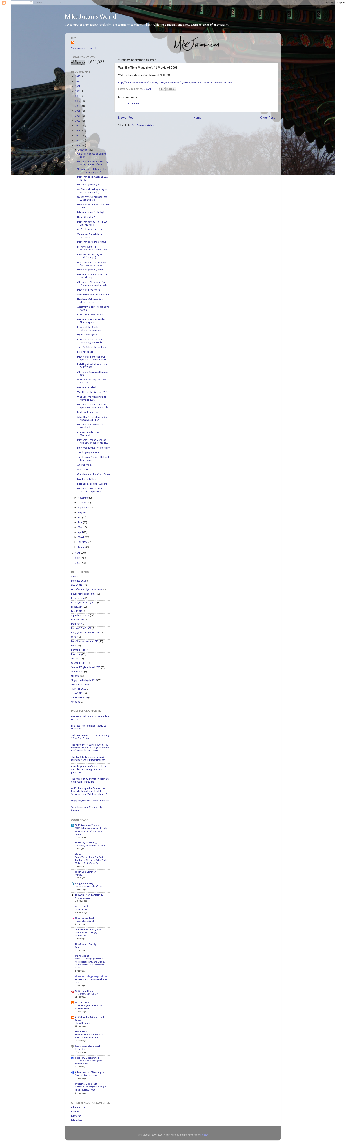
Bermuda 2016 (78, 581)
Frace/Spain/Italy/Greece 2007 (86, 589)
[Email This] (160, 89)
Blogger (204, 1135)
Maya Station (82, 956)
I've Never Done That (86, 1084)
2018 (78, 96)
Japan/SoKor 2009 (80, 615)
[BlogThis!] (164, 89)
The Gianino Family (85, 944)
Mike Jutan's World (90, 17)
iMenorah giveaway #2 (88, 184)
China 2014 (76, 585)
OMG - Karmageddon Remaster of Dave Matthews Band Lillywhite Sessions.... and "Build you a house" (89, 791)
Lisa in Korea (82, 1003)
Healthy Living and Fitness (84, 594)
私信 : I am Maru (84, 991)
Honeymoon (77, 598)
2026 (78, 76)
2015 (78, 111)
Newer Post (126, 118)
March (81, 537)
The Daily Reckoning (86, 843)
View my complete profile (84, 48)
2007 (78, 553)
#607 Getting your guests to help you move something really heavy (91, 831)
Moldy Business (85, 352)
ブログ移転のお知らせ (86, 994)
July (80, 517)
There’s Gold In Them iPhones (92, 347)
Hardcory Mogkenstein (87, 1058)
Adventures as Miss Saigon (89, 1072)
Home (197, 118)
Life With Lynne (82, 1023)
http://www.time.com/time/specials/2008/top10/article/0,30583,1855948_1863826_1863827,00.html (175, 82)
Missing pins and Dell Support (92, 484)
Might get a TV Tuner (87, 479)
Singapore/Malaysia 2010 (84, 680)
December (83, 150)
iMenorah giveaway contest (91, 270)
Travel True (81, 1032)
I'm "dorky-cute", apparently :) (92, 229)
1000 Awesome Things (87, 825)
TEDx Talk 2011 (78, 689)
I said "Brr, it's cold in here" (90, 315)
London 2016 (77, 620)
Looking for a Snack (84, 921)
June (80, 522)
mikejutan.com (78, 1107)
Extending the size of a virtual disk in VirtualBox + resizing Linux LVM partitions (89, 769)
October (82, 503)
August (81, 513)
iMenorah (76, 1116)
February (83, 542)
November (83, 498)
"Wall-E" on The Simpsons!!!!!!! (92, 392)
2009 (78, 140)
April (80, 532)
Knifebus (79, 875)
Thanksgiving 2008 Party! (89, 452)
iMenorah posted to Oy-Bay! (91, 242)
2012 (78, 126)
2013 (78, 121)
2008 (78, 145)
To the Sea (80, 1049)
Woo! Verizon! (84, 470)
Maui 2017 (76, 624)
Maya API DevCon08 (81, 628)
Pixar (73, 646)
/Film (78, 854)
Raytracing (76, 654)
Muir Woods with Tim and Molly (93, 448)
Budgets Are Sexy (84, 883)
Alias (73, 576)
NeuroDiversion (82, 898)
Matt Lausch (81, 906)
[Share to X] (167, 89)
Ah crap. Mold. (84, 465)
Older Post (267, 118)
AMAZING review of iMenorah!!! (93, 295)
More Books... (82, 909)
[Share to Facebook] (170, 89)
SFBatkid (75, 676)
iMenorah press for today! (90, 212)
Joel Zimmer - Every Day (88, 930)
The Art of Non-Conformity (89, 895)
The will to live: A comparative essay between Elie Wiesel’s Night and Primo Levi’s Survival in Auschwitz (90, 748)
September (84, 507)
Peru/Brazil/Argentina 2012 (84, 641)
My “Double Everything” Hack (89, 886)
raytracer (76, 1112)
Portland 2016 (78, 650)
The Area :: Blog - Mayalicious (91, 976)
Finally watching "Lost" (88, 412)
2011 (78, 131)
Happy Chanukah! (86, 217)
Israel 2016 (76, 611)
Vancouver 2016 (79, 697)
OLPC (73, 637)
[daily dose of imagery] (87, 1046)
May (80, 527)
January (82, 547)
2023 (78, 81)
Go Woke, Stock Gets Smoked (90, 845)
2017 (78, 101)
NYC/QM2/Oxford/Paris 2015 (85, 633)
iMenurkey (76, 1120)
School (74, 659)
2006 (78, 558)
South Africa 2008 (80, 685)
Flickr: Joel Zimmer (85, 872)
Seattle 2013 (77, 672)
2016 (78, 106)
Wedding (75, 702)
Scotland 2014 (78, 663)
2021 (78, 86)
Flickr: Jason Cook (84, 918)
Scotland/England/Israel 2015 (86, 667)
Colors (78, 947)
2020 (78, 91)
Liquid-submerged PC (87, 335)
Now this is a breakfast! (86, 1075)
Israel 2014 (76, 607)
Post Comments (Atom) (143, 125)
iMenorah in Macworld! (89, 290)
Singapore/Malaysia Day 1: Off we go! (90, 801)
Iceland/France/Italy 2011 (84, 602)
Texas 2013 (76, 693)
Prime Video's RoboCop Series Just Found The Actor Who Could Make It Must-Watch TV (91, 860)
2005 (78, 563)
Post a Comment (131, 103)
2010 (78, 136)
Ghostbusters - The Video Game (93, 474)
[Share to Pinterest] (174, 89)
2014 (78, 116)
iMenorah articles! (86, 387)
